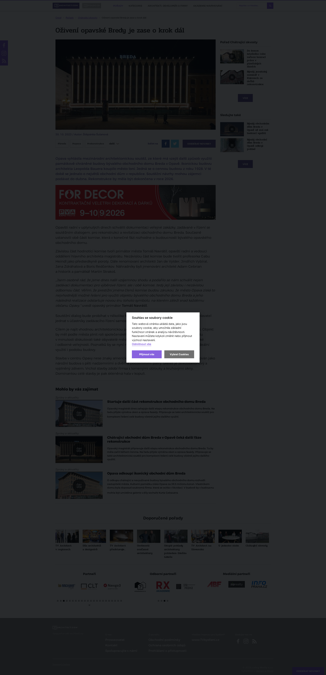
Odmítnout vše (141, 344)
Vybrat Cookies (179, 354)
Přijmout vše (146, 354)
